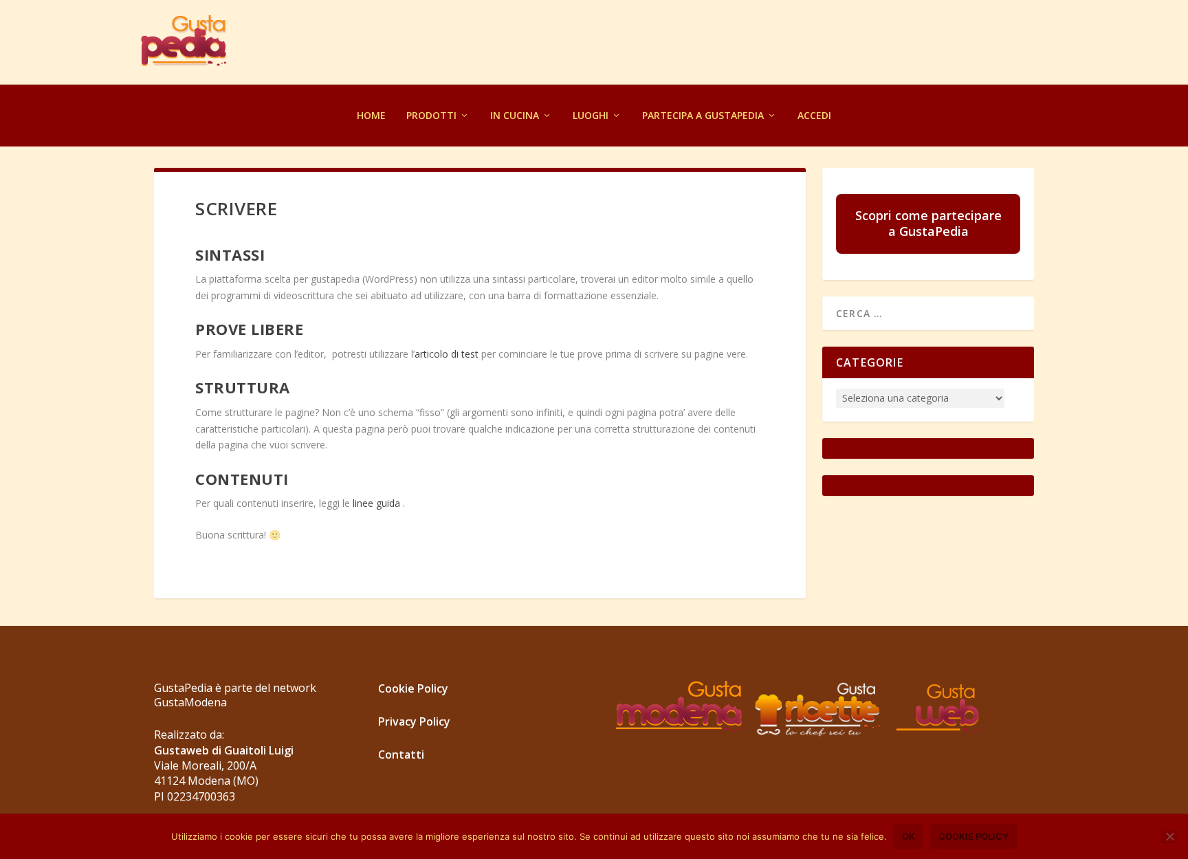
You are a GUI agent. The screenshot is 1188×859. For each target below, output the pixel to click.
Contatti (401, 754)
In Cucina (514, 115)
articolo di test (448, 353)
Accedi (814, 115)
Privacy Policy (414, 721)
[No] (1169, 836)
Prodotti (431, 115)
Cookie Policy (413, 688)
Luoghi (590, 115)
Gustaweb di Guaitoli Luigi (224, 750)
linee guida (375, 503)
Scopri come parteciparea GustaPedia (928, 223)
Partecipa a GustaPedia (703, 115)
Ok (908, 836)
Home (371, 115)
